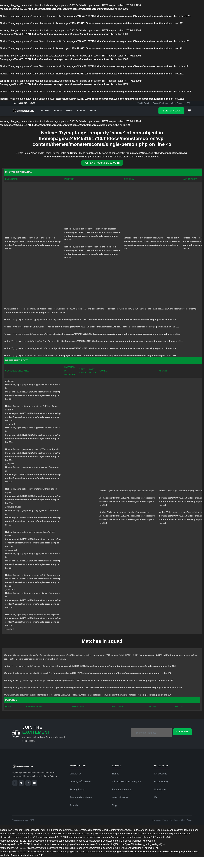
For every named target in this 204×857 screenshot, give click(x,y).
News (69, 111)
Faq (156, 797)
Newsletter (160, 789)
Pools (58, 111)
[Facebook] (14, 783)
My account (160, 773)
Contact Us (76, 773)
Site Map (74, 805)
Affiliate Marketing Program (126, 781)
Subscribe (182, 732)
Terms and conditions (81, 797)
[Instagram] (28, 783)
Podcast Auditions (160, 103)
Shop (93, 111)
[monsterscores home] (23, 110)
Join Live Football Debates (100, 162)
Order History (161, 781)
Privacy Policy (77, 789)
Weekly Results (144, 103)
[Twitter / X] (21, 783)
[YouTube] (34, 783)
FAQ (188, 103)
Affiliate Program (177, 103)
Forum (81, 111)
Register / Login (171, 111)
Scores (45, 111)
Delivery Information (80, 781)
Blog (114, 805)
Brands (115, 773)
